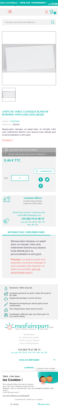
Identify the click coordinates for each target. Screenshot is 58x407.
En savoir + (7, 139)
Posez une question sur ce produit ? (27, 154)
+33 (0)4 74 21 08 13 (32, 218)
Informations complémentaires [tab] (26, 232)
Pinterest (41, 186)
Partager (41, 179)
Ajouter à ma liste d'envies (23, 150)
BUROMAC (15, 121)
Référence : (7, 124)
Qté (6, 178)
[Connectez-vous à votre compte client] (46, 12)
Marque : (6, 121)
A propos (29, 367)
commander (46, 171)
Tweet (47, 179)
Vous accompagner (29, 360)
